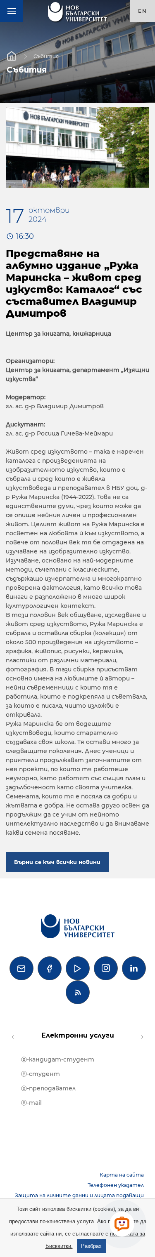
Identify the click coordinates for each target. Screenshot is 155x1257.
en (142, 11)
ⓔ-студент (40, 1074)
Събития (46, 56)
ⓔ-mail (31, 1102)
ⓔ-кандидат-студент (57, 1059)
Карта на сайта (122, 1175)
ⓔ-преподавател (48, 1088)
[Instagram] (106, 968)
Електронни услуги (77, 1035)
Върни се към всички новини (57, 862)
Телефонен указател (116, 1185)
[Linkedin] (134, 968)
